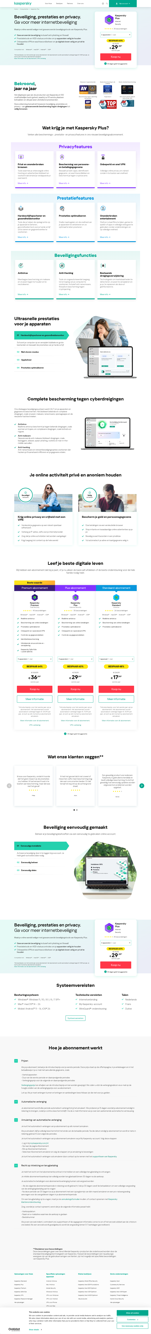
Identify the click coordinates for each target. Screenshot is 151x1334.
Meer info (22, 183)
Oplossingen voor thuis (23, 1274)
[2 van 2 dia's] (77, 810)
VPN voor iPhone (51, 1302)
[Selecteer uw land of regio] (103, 3)
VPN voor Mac (50, 1306)
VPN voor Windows (52, 1295)
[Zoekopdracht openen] (106, 3)
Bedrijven (59, 3)
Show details (34, 1330)
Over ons (80, 3)
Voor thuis (48, 3)
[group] (33, 786)
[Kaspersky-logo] (23, 3)
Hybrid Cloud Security (117, 1299)
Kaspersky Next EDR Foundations (88, 1284)
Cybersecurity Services (117, 1284)
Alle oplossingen (19, 1302)
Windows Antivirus (52, 1292)
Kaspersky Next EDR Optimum (87, 1288)
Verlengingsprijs (28, 1085)
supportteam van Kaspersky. (105, 1156)
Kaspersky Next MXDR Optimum (88, 1295)
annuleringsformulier (71, 1199)
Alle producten (82, 1299)
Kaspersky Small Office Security (88, 1281)
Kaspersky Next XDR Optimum (87, 1292)
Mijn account (123, 3)
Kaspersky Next (115, 1281)
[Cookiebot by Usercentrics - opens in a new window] (14, 1329)
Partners (70, 3)
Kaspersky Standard (20, 1281)
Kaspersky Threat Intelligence (119, 1295)
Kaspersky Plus (18, 1284)
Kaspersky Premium (20, 1288)
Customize (131, 1319)
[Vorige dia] (9, 786)
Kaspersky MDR (114, 1288)
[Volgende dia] (142, 786)
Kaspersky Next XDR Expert (118, 1292)
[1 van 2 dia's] (74, 810)
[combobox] (115, 34)
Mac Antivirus (50, 1284)
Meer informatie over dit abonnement (25, 58)
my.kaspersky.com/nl (39, 1143)
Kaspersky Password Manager (23, 1299)
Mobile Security (51, 1288)
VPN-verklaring (41, 58)
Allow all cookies (132, 1313)
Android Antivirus (51, 1281)
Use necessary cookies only (132, 1326)
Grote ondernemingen (119, 1274)
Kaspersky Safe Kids (20, 1292)
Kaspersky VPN (18, 1295)
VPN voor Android (52, 1299)
